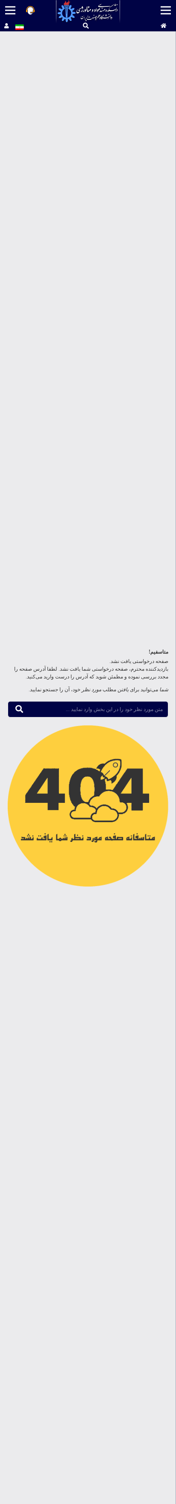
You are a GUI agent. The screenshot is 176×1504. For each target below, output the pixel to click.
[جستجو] (86, 26)
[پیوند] (88, 12)
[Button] (163, 26)
